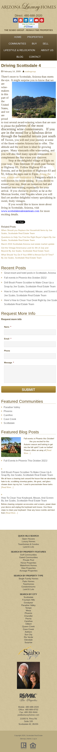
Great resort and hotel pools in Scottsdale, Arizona (30, 273)
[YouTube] (36, 20)
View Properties (28, 568)
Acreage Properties (28, 570)
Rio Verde (28, 637)
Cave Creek (10, 419)
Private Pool (28, 560)
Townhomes (28, 584)
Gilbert (28, 624)
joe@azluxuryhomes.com (28, 715)
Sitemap (23, 739)
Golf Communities (28, 555)
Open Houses (28, 539)
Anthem (28, 632)
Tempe (28, 608)
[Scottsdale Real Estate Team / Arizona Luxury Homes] (28, 7)
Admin (29, 739)
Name (7, 327)
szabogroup (30, 71)
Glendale (28, 640)
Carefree (8, 415)
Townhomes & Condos (28, 544)
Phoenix (8, 411)
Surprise (28, 642)
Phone (7, 351)
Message (9, 363)
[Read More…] (7, 487)
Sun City (28, 634)
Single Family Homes (28, 578)
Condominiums (28, 586)
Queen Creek (28, 626)
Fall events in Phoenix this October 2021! (25, 277)
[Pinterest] (41, 20)
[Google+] (20, 20)
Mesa (28, 610)
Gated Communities (28, 557)
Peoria (28, 618)
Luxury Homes (28, 541)
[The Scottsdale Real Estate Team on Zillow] (28, 25)
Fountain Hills (28, 600)
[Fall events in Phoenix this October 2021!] (11, 448)
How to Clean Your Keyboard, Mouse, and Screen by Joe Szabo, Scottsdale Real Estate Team (27, 499)
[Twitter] (31, 20)
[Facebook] (15, 20)
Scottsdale (9, 423)
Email (7, 339)
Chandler (28, 616)
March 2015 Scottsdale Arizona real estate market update (27, 244)
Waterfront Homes (28, 565)
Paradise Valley (12, 407)
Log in (35, 739)
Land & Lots (28, 547)
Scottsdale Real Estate (34, 735)
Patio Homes (28, 581)
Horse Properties (28, 563)
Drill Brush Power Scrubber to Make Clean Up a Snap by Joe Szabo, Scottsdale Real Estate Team (27, 473)
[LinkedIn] (26, 20)
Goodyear (28, 602)
